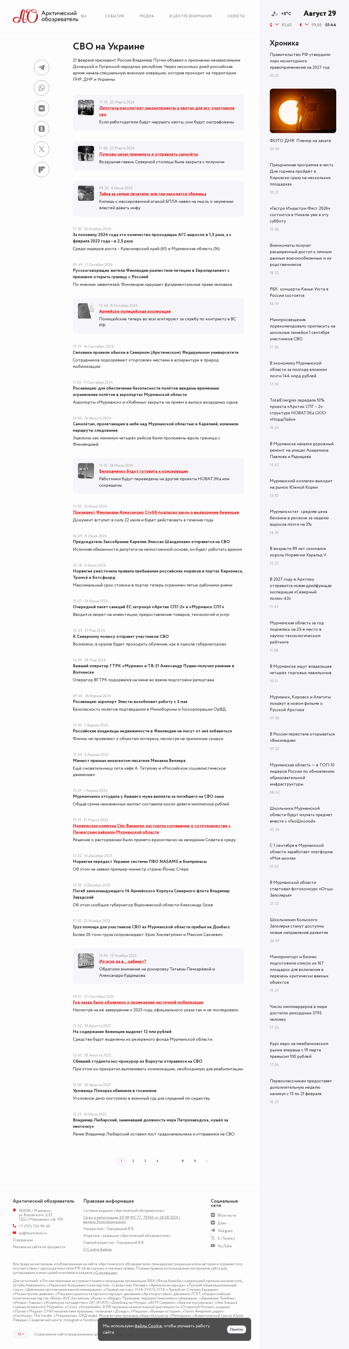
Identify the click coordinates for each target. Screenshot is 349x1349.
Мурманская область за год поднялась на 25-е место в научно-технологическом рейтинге (297, 632)
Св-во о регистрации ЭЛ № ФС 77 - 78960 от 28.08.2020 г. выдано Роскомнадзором (132, 1219)
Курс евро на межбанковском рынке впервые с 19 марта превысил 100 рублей (299, 1050)
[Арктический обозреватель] (45, 16)
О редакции (23, 1240)
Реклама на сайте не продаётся (39, 1247)
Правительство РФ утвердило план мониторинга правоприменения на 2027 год (300, 61)
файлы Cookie (148, 1326)
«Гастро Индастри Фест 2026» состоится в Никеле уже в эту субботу (300, 214)
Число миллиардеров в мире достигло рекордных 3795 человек (298, 1013)
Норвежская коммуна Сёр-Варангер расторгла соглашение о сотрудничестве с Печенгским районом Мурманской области (152, 829)
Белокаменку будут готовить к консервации (143, 471)
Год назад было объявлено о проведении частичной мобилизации (138, 1002)
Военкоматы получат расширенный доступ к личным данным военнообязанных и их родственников (301, 255)
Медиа (146, 16)
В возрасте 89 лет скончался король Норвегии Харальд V (298, 552)
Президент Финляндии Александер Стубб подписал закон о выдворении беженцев (156, 512)
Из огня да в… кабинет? (122, 961)
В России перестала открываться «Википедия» (302, 737)
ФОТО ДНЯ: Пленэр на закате (300, 141)
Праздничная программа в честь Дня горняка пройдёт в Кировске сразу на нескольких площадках (301, 174)
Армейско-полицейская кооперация (135, 311)
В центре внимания (190, 16)
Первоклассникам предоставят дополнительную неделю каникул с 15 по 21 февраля (301, 1087)
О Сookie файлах (97, 1249)
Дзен (221, 1223)
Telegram (224, 1231)
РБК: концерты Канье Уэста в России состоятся (299, 292)
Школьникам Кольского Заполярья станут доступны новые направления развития (299, 926)
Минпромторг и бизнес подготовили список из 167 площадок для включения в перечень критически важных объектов (299, 970)
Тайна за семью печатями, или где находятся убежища (152, 194)
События (114, 16)
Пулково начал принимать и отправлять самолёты (148, 154)
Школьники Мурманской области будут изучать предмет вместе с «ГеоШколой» (301, 814)
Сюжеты (236, 16)
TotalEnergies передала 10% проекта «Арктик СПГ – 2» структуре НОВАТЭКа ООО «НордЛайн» (298, 410)
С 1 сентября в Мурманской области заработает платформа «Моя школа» (301, 851)
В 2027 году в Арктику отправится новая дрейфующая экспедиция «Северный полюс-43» (300, 589)
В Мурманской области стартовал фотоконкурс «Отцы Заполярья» (301, 888)
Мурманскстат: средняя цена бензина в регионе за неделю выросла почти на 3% (299, 518)
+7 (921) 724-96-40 (34, 1226)
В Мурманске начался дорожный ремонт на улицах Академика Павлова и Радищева (302, 450)
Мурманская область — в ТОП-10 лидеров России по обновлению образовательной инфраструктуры (302, 774)
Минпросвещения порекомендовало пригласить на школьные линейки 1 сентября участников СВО (302, 329)
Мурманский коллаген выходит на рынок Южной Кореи (301, 484)
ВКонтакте (226, 1215)
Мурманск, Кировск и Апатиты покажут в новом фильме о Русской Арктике (300, 703)
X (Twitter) (226, 1238)
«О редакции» (105, 1272)
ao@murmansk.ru (33, 1233)
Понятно (236, 1329)
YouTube (224, 1246)
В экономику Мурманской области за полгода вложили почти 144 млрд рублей (298, 369)
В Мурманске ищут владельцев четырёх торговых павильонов (301, 669)
